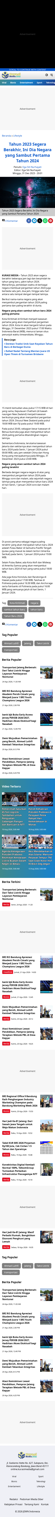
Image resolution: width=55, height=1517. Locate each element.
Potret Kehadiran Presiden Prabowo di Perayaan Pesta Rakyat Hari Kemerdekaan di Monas (39, 816)
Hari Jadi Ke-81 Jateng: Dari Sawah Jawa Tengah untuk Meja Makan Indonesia (17, 1124)
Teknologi (40, 1481)
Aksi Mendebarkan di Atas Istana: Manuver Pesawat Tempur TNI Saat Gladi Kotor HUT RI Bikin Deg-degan (40, 857)
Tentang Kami (31, 1504)
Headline (7, 972)
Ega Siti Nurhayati (32, 167)
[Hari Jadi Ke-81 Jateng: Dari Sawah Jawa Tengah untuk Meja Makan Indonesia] (46, 1126)
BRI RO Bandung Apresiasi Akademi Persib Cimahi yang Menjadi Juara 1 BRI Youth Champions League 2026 (18, 695)
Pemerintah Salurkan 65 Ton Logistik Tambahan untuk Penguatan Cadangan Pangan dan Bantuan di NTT (14, 816)
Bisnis (13, 82)
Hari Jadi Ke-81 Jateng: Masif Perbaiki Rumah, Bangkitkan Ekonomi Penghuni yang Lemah (18, 1237)
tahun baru (37, 609)
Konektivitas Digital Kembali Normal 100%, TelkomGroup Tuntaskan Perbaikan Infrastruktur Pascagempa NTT (19, 1169)
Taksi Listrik (43, 643)
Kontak (45, 1504)
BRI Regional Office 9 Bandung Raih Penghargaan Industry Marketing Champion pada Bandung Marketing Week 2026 (19, 1101)
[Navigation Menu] (51, 75)
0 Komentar (11, 220)
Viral (4, 82)
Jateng (27, 643)
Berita (6, 904)
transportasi (10, 649)
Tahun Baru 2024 (13, 616)
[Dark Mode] (46, 75)
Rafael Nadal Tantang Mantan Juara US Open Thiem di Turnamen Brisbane (27, 352)
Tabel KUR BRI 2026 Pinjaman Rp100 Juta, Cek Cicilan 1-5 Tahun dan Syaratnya (18, 1146)
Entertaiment (26, 82)
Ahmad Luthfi (11, 643)
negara (34, 603)
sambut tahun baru (14, 609)
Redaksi (14, 1499)
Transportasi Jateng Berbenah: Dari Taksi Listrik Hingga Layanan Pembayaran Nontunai (19, 672)
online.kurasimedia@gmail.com (27, 1469)
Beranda (6, 135)
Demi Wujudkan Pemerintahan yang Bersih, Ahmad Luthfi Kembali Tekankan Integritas (19, 741)
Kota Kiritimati (17, 603)
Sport (39, 82)
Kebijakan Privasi (13, 1504)
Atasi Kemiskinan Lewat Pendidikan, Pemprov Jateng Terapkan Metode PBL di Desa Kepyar (18, 763)
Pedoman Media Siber (31, 1499)
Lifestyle (17, 135)
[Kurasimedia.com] (11, 75)
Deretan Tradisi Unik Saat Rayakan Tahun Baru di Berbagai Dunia (28, 345)
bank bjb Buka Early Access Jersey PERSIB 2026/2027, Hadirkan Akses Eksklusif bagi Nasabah (19, 719)
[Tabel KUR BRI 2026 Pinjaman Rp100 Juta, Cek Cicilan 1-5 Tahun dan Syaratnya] (46, 1147)
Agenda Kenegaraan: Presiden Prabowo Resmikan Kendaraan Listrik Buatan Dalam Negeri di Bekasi (14, 857)
